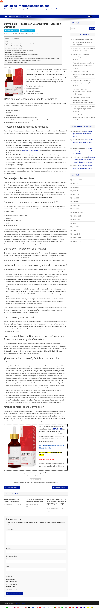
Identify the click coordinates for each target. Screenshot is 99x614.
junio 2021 (76, 194)
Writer (22, 34)
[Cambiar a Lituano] (62, 607)
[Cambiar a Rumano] (77, 607)
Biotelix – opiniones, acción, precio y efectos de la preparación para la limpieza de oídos (60, 487)
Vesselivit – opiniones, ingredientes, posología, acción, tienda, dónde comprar (84, 65)
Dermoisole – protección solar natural (16, 52)
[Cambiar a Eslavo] (81, 607)
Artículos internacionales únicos (27, 6)
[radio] (31, 479)
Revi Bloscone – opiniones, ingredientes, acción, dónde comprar (81, 57)
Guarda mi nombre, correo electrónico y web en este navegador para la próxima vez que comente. (11, 583)
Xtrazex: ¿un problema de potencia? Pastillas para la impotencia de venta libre (84, 108)
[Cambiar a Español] (88, 607)
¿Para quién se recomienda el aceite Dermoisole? (20, 44)
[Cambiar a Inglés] (25, 607)
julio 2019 (75, 223)
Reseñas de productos (16, 16)
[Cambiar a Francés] (36, 607)
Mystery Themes (20, 603)
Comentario (10, 529)
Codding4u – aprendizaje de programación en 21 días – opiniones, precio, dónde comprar (83, 100)
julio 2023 (75, 183)
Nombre (9, 548)
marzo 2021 (76, 201)
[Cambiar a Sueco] (92, 607)
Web (7, 566)
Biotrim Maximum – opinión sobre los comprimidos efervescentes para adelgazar (83, 42)
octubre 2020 (77, 216)
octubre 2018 (77, 241)
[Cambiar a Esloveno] (84, 607)
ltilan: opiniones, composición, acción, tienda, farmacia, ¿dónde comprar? (83, 83)
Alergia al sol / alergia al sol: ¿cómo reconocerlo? (20, 50)
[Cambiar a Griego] (44, 607)
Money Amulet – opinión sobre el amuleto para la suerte (83, 133)
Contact (29, 16)
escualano (45, 77)
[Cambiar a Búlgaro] (7, 607)
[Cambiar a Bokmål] (66, 607)
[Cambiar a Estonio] (29, 607)
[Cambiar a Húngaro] (48, 607)
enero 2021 (76, 209)
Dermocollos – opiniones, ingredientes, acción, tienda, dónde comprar (83, 74)
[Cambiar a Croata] (11, 607)
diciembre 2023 (77, 180)
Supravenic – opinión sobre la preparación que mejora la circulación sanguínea (84, 159)
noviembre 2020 (78, 212)
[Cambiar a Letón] (59, 607)
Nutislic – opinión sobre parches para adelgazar (11, 500)
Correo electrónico (11, 557)
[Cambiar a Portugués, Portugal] (73, 607)
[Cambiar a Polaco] (70, 607)
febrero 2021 (77, 205)
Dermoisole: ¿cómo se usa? (14, 56)
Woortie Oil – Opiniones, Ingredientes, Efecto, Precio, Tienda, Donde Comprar (84, 117)
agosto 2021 (76, 187)
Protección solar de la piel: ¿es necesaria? (18, 46)
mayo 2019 (76, 230)
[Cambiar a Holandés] (22, 607)
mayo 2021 (76, 198)
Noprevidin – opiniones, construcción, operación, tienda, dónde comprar (83, 91)
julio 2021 (75, 191)
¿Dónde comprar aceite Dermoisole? (17, 62)
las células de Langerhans (30, 150)
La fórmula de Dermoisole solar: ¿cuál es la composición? (22, 54)
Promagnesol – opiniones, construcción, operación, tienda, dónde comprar (13, 487)
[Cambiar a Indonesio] (51, 607)
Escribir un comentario (33, 34)
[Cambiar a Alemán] (40, 607)
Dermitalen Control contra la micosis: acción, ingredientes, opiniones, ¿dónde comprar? (56, 502)
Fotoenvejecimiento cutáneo (14, 48)
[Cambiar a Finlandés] (33, 607)
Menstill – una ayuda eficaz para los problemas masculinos (84, 50)
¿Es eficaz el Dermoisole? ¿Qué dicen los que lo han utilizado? (23, 60)
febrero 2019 (77, 237)
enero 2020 (76, 219)
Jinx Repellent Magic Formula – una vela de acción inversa (35, 500)
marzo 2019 (76, 234)
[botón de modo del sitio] (90, 16)
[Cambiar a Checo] (14, 607)
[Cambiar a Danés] (18, 607)
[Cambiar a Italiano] (55, 607)
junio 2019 (76, 227)
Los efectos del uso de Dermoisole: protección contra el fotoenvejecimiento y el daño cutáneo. (33, 58)
